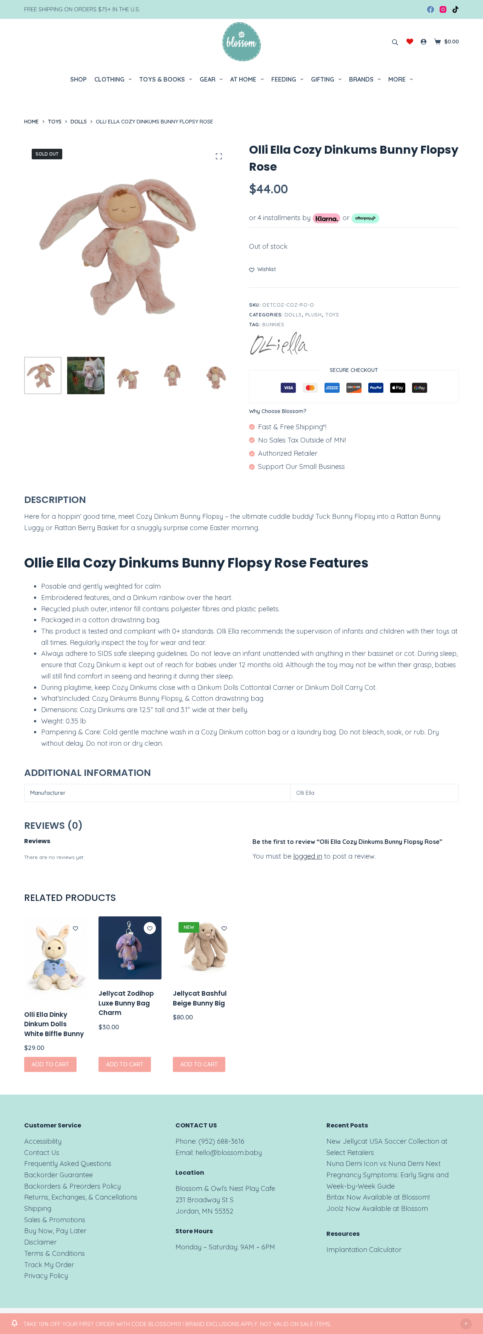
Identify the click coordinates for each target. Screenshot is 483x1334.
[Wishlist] (409, 41)
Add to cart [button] (50, 1064)
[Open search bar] (395, 41)
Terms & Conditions (54, 1253)
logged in (307, 856)
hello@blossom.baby (228, 1152)
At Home (243, 79)
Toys (332, 315)
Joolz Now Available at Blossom (377, 1208)
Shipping (37, 1208)
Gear (207, 79)
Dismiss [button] (466, 1323)
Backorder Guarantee (58, 1175)
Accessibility (43, 1141)
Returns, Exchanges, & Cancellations (80, 1197)
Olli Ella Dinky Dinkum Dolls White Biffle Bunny (54, 1024)
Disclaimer (40, 1242)
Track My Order (49, 1264)
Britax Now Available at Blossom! (378, 1197)
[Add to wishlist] (75, 928)
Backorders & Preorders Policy (72, 1186)
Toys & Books (162, 79)
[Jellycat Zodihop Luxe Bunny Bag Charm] (130, 947)
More (397, 79)
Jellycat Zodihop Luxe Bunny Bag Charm (126, 1003)
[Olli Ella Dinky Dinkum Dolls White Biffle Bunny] (55, 958)
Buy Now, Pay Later (55, 1230)
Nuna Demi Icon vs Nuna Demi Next (383, 1163)
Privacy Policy (46, 1275)
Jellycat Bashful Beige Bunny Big (200, 998)
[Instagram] (443, 9)
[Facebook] (430, 9)
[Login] (423, 42)
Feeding (283, 79)
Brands (361, 79)
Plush (313, 315)
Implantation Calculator (363, 1249)
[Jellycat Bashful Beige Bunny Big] (204, 947)
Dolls (293, 315)
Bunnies (273, 324)
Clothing (109, 79)
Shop (78, 79)
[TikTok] (455, 9)
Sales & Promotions (54, 1219)
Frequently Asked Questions (67, 1163)
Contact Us (41, 1152)
